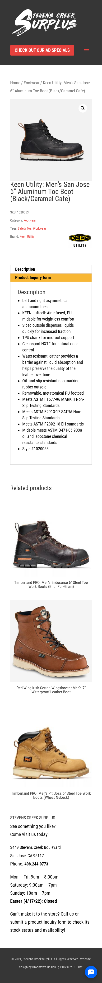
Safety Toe (25, 228)
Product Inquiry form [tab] (33, 277)
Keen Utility (26, 236)
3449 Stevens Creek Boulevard (35, 847)
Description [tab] (25, 269)
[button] (83, 108)
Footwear (31, 82)
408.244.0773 (36, 863)
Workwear (39, 228)
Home (15, 82)
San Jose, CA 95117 (27, 855)
